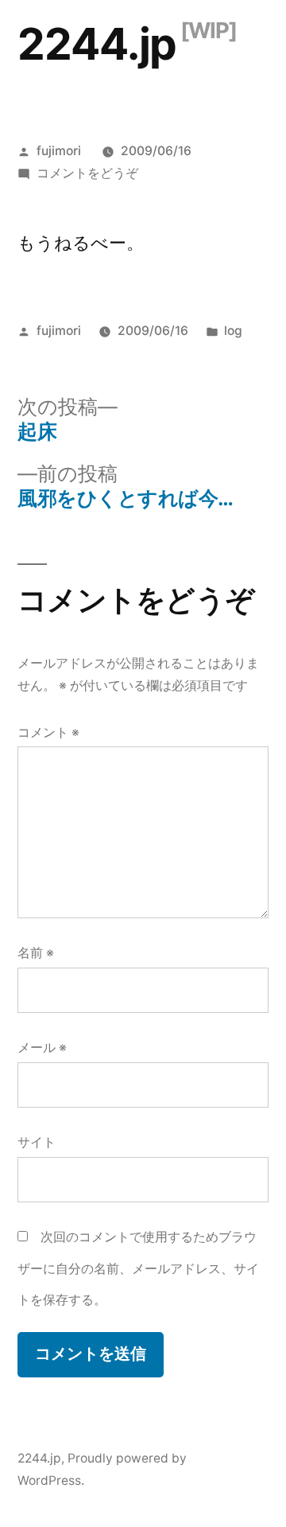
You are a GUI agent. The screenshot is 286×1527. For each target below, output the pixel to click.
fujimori (59, 150)
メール (42, 1047)
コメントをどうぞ (87, 173)
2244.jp (96, 44)
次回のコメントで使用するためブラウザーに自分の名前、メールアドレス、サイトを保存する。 (138, 1268)
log (233, 330)
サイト (36, 1142)
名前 (35, 952)
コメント (48, 732)
